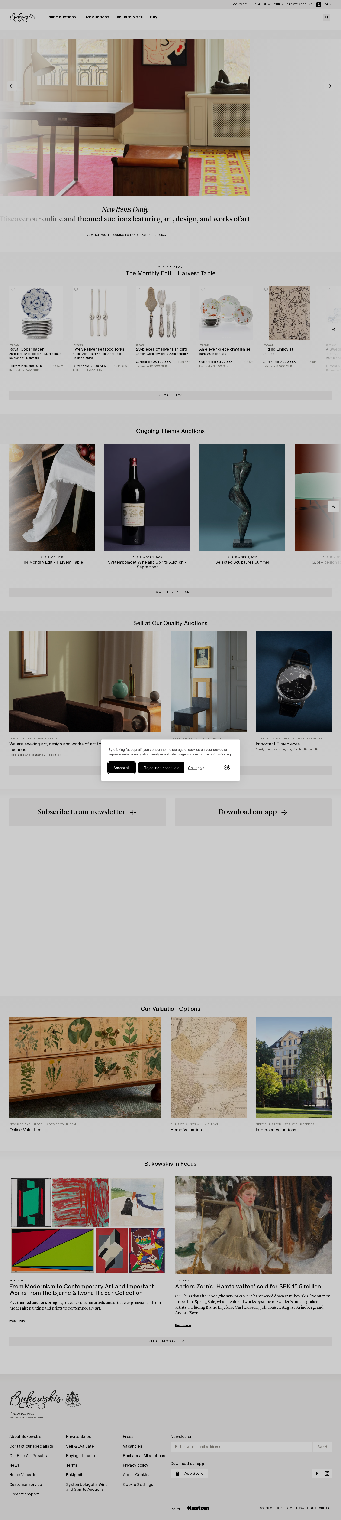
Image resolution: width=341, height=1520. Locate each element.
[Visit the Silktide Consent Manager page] (227, 767)
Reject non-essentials (161, 767)
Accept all (121, 767)
